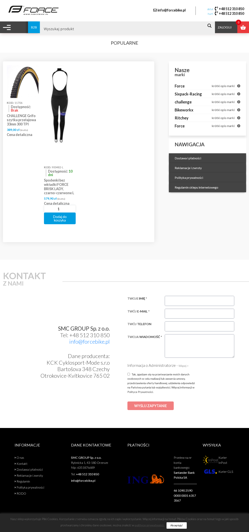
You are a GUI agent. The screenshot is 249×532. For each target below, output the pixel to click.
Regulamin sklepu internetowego (196, 187)
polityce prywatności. (149, 525)
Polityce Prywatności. (140, 391)
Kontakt (22, 463)
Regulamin (23, 481)
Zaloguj (225, 27)
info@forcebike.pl (172, 10)
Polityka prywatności (189, 177)
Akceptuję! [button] (176, 525)
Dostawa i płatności (188, 158)
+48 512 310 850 (231, 9)
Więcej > (184, 365)
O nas (20, 457)
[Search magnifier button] (210, 25)
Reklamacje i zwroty (188, 168)
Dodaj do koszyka (60, 218)
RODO (21, 493)
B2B (34, 27)
